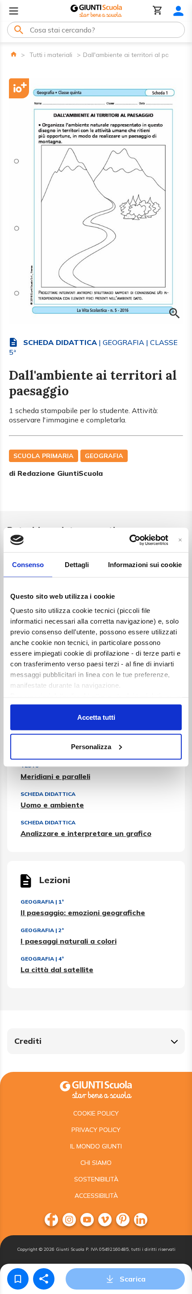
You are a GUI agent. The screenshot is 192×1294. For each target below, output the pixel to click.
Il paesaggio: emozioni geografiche (83, 912)
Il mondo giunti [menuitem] (96, 1146)
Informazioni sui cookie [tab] (145, 564)
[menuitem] (51, 1219)
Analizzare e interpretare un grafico (86, 833)
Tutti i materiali (50, 55)
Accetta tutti (96, 717)
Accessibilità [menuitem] (96, 1196)
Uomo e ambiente (52, 804)
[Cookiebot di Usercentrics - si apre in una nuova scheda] (129, 540)
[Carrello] (157, 11)
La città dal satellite (57, 969)
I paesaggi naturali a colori (69, 941)
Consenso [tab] (28, 564)
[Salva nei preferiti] (18, 1279)
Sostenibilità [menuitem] (96, 1179)
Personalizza (91, 746)
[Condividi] (43, 1279)
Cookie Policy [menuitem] (96, 1113)
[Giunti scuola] (96, 1088)
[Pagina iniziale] (13, 54)
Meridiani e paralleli (55, 776)
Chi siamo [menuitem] (96, 1163)
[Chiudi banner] (180, 539)
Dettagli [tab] (77, 564)
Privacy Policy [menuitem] (96, 1130)
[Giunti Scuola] (96, 10)
